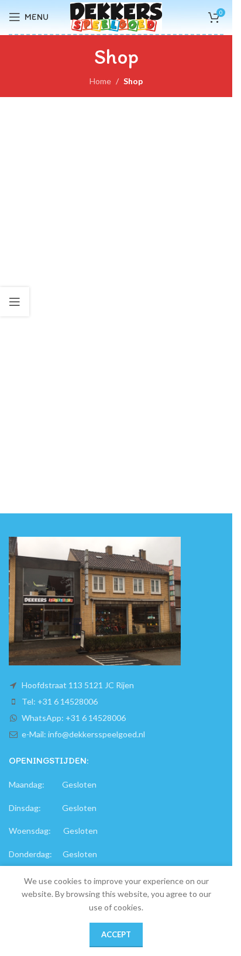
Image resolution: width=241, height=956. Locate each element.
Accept (116, 934)
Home (100, 81)
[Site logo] (116, 16)
